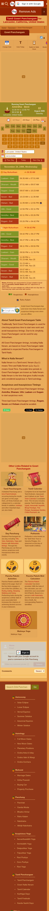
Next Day (37, 160)
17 (4, 143)
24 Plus (36, 120)
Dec (34, 131)
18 (10, 143)
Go (35, 687)
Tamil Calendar (23, 889)
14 (32, 139)
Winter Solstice (23, 725)
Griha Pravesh (23, 780)
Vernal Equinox (23, 712)
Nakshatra (21, 821)
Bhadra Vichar (23, 812)
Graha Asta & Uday (25, 753)
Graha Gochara (24, 762)
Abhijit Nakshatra (24, 825)
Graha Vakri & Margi (26, 757)
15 (37, 139)
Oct (23, 131)
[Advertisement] (24, 76)
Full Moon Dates (24, 739)
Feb (13, 126)
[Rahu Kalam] (41, 203)
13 (26, 139)
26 (15, 147)
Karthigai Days (23, 894)
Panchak (21, 803)
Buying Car (22, 785)
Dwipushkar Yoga (24, 848)
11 (15, 139)
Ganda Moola (23, 807)
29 (32, 147)
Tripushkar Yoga (24, 853)
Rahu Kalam (22, 816)
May (29, 126)
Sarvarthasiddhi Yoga (26, 839)
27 (21, 147)
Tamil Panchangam (25, 880)
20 (21, 143)
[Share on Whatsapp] (6, 410)
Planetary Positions (25, 748)
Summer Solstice (24, 716)
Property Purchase (25, 789)
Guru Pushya (22, 862)
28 (26, 147)
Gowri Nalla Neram (25, 885)
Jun (34, 126)
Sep (18, 131)
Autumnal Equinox (25, 721)
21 (26, 143)
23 (37, 143)
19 (15, 143)
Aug (12, 131)
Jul (40, 126)
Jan (7, 126)
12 (21, 139)
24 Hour (26, 120)
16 (43, 139)
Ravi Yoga (21, 867)
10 (10, 139)
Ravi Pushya (22, 857)
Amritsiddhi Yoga (24, 844)
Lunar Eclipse (23, 707)
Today (23, 160)
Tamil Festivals (23, 898)
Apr (23, 126)
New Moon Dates (24, 743)
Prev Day (9, 160)
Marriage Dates (24, 775)
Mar (18, 126)
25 (10, 147)
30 (37, 147)
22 (32, 143)
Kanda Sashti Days (25, 903)
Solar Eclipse (22, 702)
